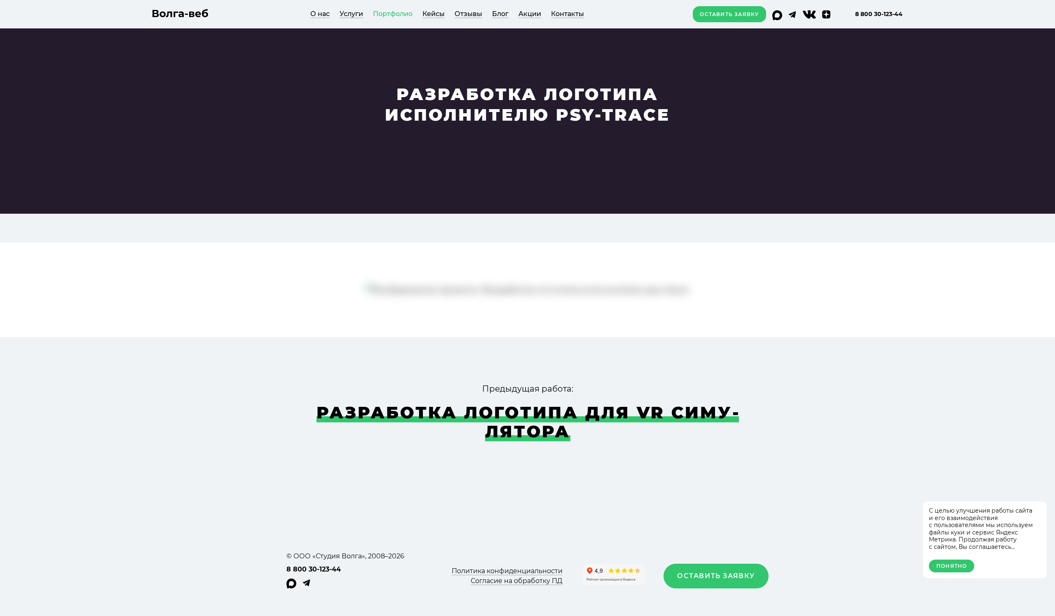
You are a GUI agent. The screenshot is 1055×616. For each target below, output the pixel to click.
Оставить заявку (729, 14)
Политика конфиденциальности (507, 571)
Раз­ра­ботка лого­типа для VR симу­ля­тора (527, 421)
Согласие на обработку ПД (517, 581)
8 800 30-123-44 (879, 14)
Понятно (951, 566)
